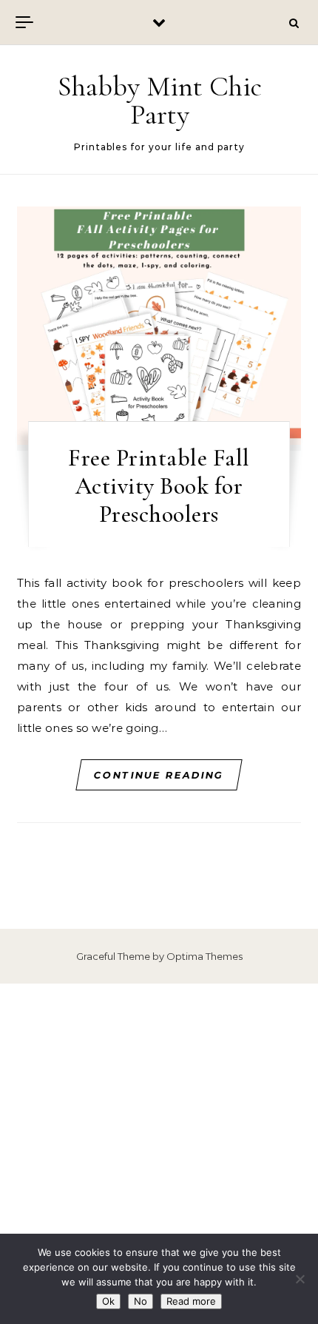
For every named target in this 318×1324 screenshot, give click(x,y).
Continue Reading (159, 775)
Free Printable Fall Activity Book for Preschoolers (159, 485)
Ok (108, 1301)
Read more (191, 1301)
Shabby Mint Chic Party (160, 101)
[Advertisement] (159, 1153)
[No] (299, 1278)
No (140, 1301)
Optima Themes (204, 956)
